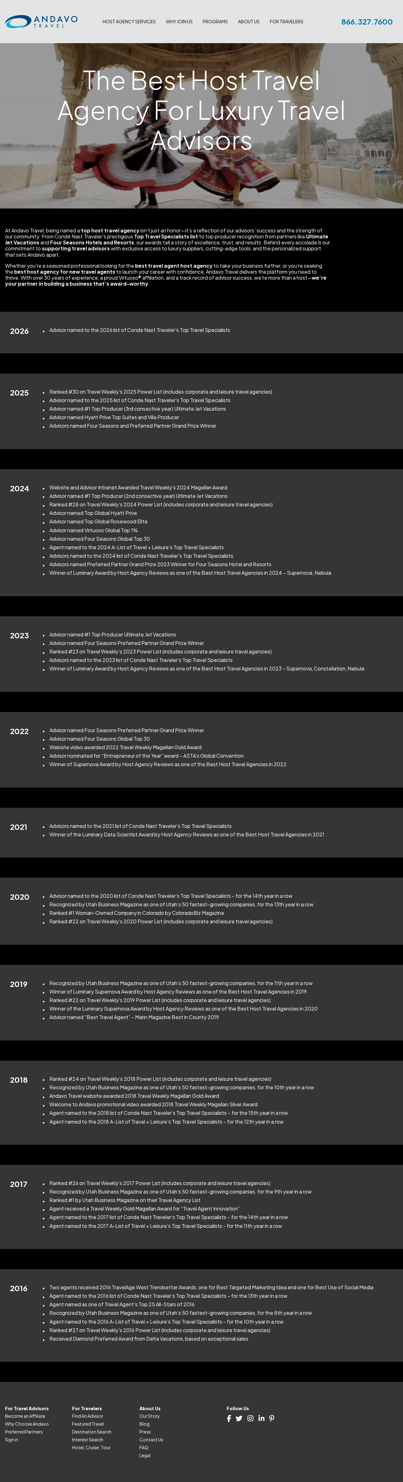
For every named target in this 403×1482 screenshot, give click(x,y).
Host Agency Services (129, 21)
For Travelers (287, 21)
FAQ (143, 1447)
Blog (144, 1424)
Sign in (11, 1439)
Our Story (149, 1416)
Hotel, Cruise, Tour (91, 1447)
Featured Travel (286, 47)
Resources (114, 40)
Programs (215, 21)
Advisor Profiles (286, 32)
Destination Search (289, 40)
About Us (249, 21)
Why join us (179, 21)
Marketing (113, 47)
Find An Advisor (87, 1416)
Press (145, 1431)
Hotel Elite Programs (187, 55)
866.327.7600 (367, 21)
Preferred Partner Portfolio (194, 47)
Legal (144, 1455)
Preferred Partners (24, 1431)
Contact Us (151, 1439)
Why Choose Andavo (27, 1424)
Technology (115, 32)
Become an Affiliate (25, 1416)
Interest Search (285, 55)
